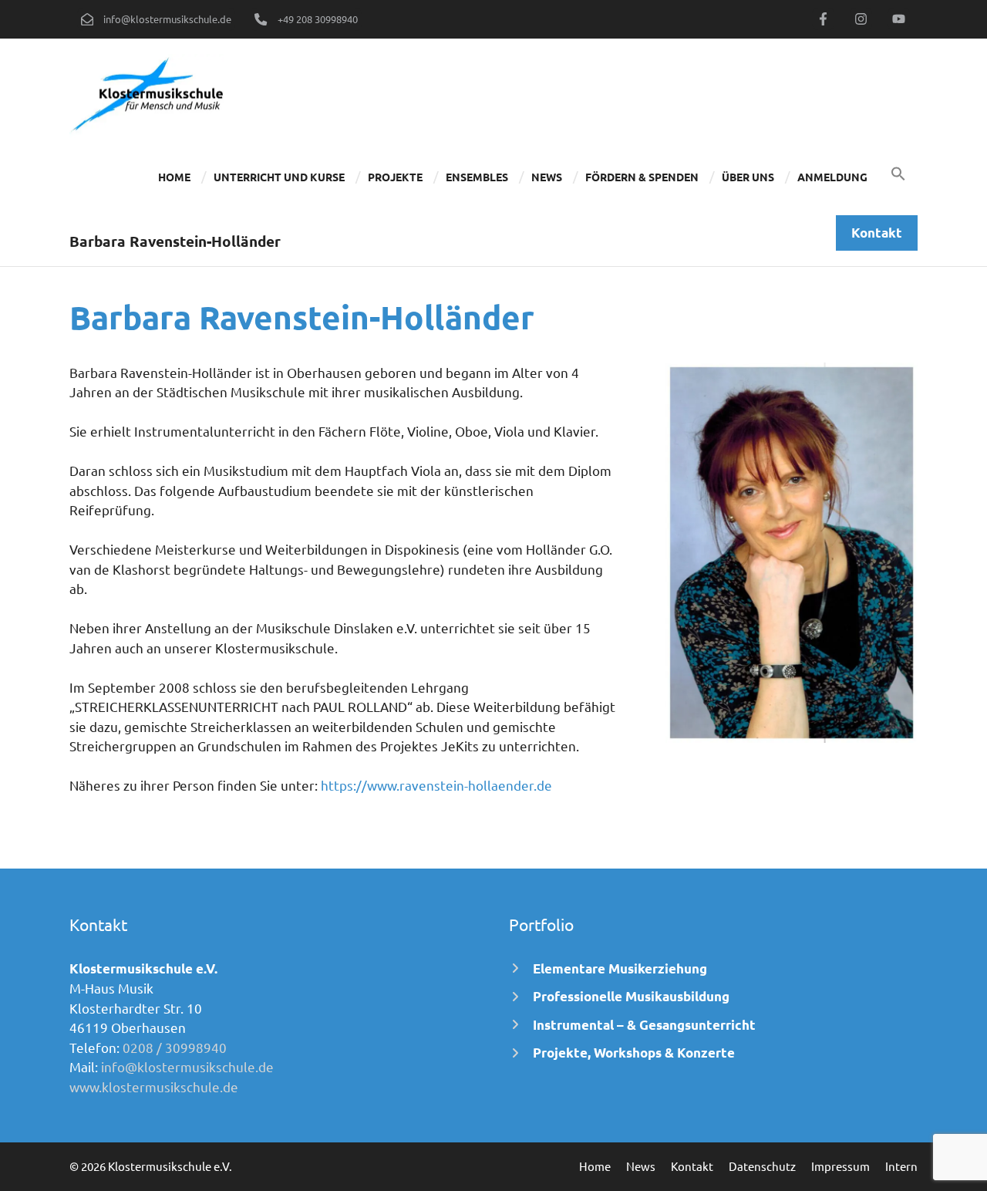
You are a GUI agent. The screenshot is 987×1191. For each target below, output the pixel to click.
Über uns (748, 177)
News (546, 177)
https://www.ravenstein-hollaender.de (435, 785)
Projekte (395, 177)
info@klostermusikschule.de (187, 1066)
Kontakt (692, 1166)
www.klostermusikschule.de (153, 1086)
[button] (898, 176)
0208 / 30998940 (175, 1047)
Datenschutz (762, 1166)
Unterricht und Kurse (279, 177)
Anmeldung (832, 177)
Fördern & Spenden (642, 177)
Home (174, 177)
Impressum (840, 1166)
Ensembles (477, 177)
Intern (901, 1166)
